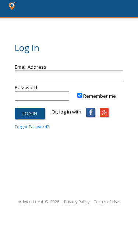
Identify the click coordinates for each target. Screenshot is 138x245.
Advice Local (31, 201)
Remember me (99, 96)
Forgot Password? (32, 126)
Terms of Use (106, 201)
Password (26, 87)
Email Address (30, 67)
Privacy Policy (76, 201)
